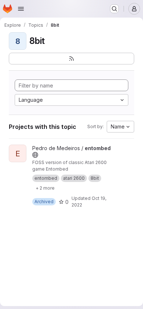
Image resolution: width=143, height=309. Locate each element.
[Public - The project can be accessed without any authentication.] (35, 155)
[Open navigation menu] (21, 9)
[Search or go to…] (114, 8)
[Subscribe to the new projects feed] (71, 58)
